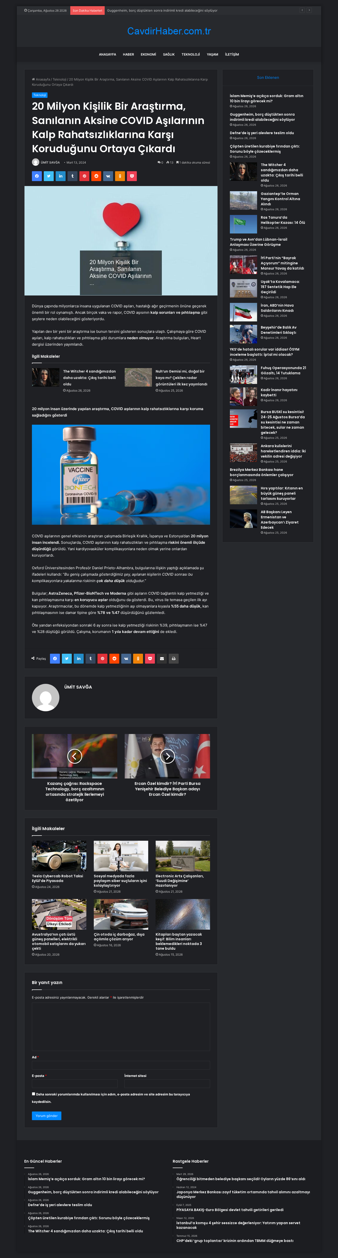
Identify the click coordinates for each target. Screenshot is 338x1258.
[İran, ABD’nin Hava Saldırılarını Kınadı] (243, 312)
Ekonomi (148, 54)
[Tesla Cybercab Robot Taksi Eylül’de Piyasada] (59, 856)
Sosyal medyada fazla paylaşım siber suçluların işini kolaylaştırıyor (120, 881)
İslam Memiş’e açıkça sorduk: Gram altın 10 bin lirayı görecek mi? (266, 98)
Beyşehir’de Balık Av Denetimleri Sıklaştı (278, 330)
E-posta (39, 1076)
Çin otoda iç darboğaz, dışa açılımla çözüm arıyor (119, 937)
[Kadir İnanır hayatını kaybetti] (243, 396)
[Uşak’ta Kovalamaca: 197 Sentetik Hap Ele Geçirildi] (243, 288)
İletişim (232, 54)
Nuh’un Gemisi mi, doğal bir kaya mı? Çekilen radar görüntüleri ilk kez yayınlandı (181, 378)
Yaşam (212, 54)
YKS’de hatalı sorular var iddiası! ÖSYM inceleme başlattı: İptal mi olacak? (264, 352)
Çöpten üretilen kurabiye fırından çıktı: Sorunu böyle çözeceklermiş (265, 149)
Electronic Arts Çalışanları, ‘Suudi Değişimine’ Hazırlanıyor (180, 881)
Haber (128, 54)
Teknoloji (191, 54)
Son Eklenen (268, 77)
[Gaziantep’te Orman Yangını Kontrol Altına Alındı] (243, 200)
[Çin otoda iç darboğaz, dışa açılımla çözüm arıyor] (121, 914)
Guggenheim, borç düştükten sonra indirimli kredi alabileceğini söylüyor (262, 117)
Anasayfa (107, 54)
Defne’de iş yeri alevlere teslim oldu (134, 10)
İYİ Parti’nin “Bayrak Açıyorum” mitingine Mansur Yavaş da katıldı (282, 263)
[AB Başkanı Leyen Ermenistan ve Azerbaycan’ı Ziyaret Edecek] (243, 518)
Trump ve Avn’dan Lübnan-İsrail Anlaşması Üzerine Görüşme (258, 242)
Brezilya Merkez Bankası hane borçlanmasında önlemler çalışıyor (261, 472)
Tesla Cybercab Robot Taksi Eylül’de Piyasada (57, 878)
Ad (35, 1057)
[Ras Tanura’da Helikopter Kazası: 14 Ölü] (243, 224)
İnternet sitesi (135, 1076)
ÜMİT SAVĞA (50, 162)
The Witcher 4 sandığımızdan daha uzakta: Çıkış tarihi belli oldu (89, 378)
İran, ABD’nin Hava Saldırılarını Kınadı (277, 308)
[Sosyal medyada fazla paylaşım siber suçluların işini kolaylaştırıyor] (121, 856)
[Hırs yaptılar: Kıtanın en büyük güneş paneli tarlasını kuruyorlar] (243, 495)
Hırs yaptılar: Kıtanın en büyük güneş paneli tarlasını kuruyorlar (282, 493)
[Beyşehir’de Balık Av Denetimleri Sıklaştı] (243, 334)
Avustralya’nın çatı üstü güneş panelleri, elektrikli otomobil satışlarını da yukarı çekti (59, 941)
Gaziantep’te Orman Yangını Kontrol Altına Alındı (280, 199)
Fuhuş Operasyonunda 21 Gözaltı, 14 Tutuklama (283, 370)
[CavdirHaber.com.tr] (169, 31)
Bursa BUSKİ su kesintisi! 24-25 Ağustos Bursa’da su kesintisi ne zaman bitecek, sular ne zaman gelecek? (283, 422)
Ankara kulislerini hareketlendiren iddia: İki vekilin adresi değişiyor (283, 451)
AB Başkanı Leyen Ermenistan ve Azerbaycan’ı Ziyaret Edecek (280, 519)
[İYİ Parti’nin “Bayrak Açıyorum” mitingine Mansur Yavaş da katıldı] (243, 264)
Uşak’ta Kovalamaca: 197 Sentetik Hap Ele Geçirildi (280, 286)
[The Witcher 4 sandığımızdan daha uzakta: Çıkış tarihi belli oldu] (45, 377)
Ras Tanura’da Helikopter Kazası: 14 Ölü (283, 220)
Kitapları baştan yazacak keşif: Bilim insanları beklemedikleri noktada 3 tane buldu (179, 941)
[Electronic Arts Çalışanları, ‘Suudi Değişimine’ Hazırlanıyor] (183, 856)
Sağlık (169, 54)
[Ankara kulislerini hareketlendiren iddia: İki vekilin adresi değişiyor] (243, 452)
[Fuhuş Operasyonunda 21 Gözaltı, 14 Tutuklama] (243, 374)
